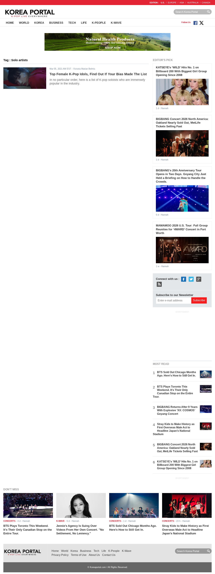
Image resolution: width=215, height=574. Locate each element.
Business (56, 22)
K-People (99, 22)
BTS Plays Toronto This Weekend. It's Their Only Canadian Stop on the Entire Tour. (27, 529)
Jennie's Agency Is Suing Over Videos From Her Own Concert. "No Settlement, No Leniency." (80, 529)
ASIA (182, 3)
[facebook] (183, 279)
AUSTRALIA (193, 3)
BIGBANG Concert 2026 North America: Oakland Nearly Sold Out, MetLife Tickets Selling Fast (182, 122)
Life (84, 22)
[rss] (159, 284)
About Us (94, 555)
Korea (39, 22)
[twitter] (191, 279)
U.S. (163, 3)
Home (10, 22)
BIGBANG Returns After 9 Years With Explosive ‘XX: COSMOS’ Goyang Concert (177, 410)
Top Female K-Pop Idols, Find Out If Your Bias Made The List (98, 74)
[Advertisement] (182, 335)
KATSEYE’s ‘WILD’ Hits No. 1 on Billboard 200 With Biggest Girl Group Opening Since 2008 (181, 71)
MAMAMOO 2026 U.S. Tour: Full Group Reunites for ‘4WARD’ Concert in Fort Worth (182, 229)
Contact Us (108, 555)
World (24, 22)
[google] (198, 279)
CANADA (206, 3)
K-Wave (116, 22)
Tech (72, 22)
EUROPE (172, 3)
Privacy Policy (60, 555)
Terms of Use (79, 555)
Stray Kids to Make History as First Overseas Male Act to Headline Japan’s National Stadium (185, 529)
